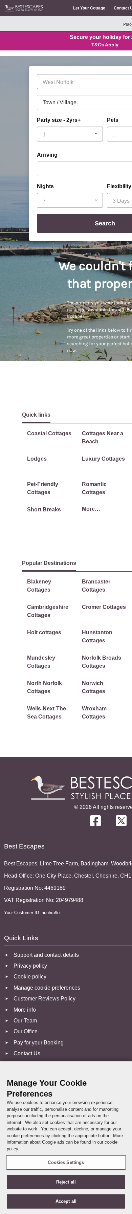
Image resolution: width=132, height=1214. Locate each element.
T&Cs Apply (104, 44)
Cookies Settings (66, 1162)
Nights (45, 186)
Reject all (66, 1182)
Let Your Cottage (89, 8)
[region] (66, 1137)
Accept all (66, 1201)
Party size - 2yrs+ (59, 120)
